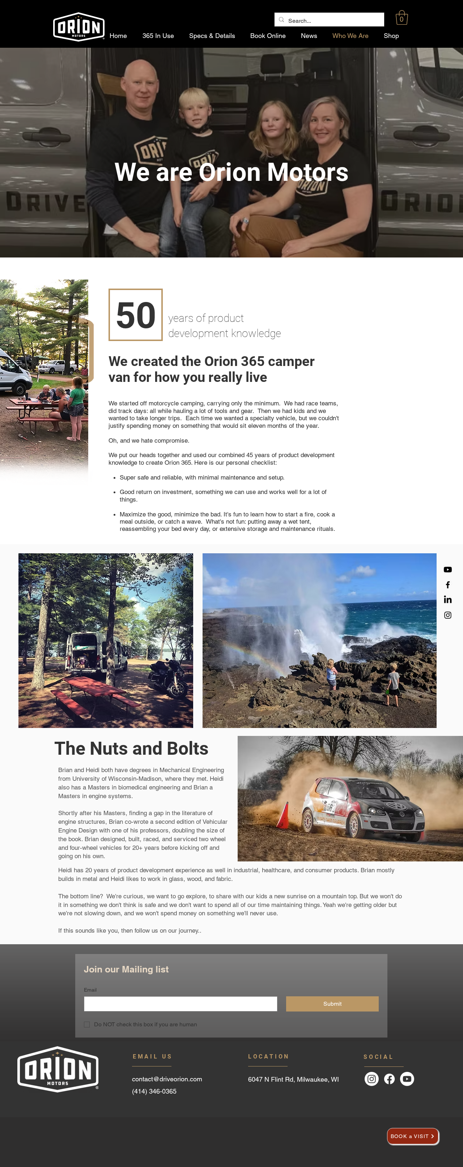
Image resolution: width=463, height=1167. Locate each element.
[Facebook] (448, 584)
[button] (402, 17)
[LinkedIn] (448, 600)
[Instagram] (448, 615)
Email (90, 990)
